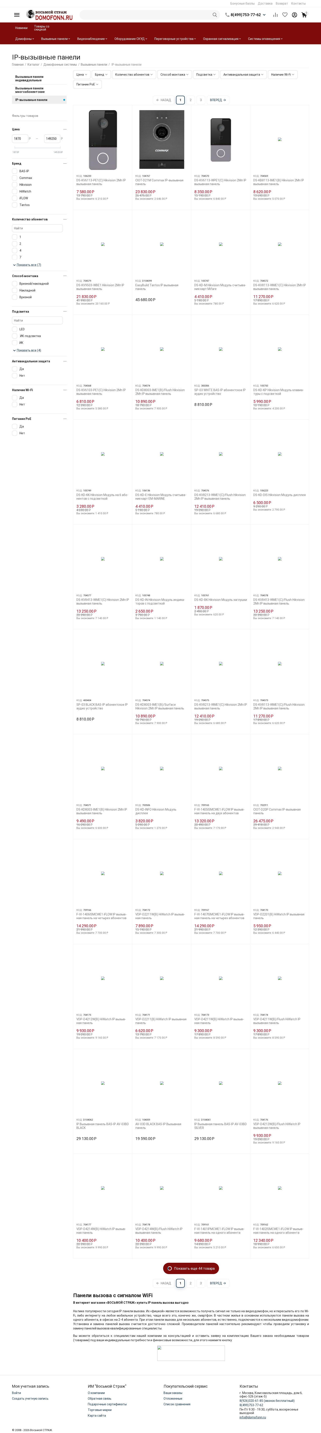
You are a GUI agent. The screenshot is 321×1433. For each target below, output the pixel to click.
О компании (96, 1393)
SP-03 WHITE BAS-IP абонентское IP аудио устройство (220, 391)
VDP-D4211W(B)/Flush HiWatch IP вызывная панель (276, 1021)
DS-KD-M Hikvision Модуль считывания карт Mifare (220, 287)
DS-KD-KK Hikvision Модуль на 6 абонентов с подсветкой (102, 496)
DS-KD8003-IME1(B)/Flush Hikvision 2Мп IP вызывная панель (160, 391)
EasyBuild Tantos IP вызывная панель (156, 287)
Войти (16, 1393)
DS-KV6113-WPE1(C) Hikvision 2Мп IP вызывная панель (220, 182)
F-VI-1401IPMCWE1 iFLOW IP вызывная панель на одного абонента (219, 1230)
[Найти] (215, 15)
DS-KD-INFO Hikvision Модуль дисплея (155, 811)
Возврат (282, 3)
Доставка (265, 3)
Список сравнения (177, 1404)
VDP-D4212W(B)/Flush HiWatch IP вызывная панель (276, 1126)
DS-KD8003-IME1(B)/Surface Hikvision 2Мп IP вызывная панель (159, 706)
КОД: (79, 176)
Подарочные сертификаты (107, 1404)
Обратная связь (99, 1398)
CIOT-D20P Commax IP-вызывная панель (277, 811)
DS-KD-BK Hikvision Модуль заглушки (220, 599)
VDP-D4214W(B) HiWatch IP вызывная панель (101, 1230)
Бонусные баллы (242, 3)
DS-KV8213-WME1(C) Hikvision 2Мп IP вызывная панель (220, 706)
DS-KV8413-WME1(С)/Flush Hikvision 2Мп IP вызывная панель (279, 601)
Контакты (298, 3)
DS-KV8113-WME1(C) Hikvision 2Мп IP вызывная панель (279, 287)
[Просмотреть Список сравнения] (275, 15)
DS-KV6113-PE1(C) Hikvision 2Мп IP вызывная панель (101, 182)
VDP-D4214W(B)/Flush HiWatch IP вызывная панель (159, 1230)
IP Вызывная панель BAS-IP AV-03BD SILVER (220, 1126)
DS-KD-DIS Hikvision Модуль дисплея (279, 495)
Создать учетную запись (30, 1398)
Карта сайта (97, 1415)
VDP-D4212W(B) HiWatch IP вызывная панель (101, 1021)
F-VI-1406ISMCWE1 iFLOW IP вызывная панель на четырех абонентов (101, 916)
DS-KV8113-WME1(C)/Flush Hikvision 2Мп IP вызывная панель (279, 706)
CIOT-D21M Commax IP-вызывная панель (159, 182)
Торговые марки (100, 1410)
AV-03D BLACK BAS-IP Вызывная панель (158, 1126)
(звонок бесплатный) (267, 1400)
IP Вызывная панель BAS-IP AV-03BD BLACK (102, 1126)
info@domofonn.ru (253, 1417)
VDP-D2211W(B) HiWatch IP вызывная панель (160, 916)
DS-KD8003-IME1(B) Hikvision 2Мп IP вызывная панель (101, 811)
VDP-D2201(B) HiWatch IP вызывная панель (278, 916)
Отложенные (173, 1398)
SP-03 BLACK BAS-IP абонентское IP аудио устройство (102, 706)
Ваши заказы (173, 1393)
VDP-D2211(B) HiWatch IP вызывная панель (160, 1021)
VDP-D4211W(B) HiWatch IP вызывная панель (219, 1021)
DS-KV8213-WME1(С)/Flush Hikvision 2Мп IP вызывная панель (220, 496)
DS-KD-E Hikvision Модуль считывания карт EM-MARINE (160, 496)
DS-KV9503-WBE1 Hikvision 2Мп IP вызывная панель (100, 287)
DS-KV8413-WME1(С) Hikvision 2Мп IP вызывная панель (102, 601)
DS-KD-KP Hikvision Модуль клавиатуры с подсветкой (278, 391)
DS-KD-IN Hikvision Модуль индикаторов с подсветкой (160, 601)
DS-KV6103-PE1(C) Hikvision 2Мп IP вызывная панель (101, 391)
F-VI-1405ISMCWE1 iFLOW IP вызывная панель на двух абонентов (219, 811)
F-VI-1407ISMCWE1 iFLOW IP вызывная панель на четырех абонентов (219, 916)
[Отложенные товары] (285, 15)
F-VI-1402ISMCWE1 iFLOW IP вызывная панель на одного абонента (278, 1230)
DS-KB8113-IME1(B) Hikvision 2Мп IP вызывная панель (278, 182)
